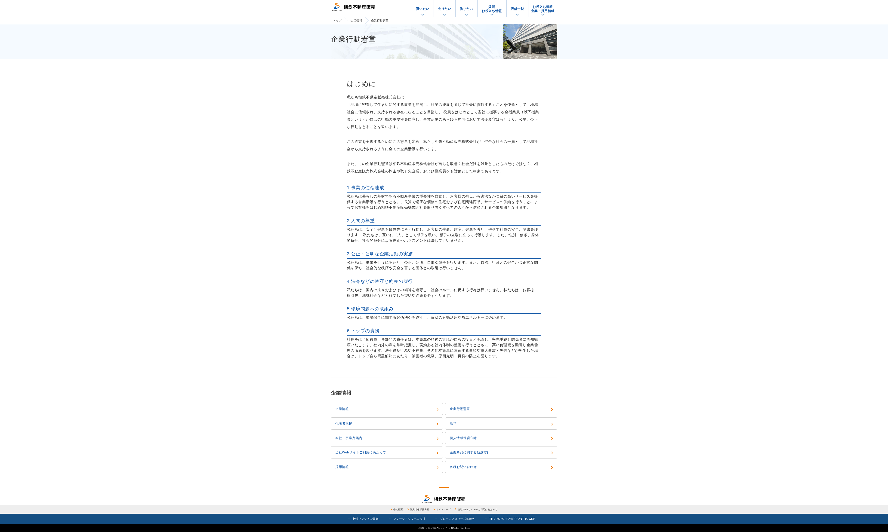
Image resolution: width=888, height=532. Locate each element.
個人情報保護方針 (502, 438)
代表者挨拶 (387, 424)
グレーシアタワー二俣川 (409, 518)
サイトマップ (443, 509)
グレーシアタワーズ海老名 (457, 518)
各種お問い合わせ (502, 467)
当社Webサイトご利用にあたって (387, 453)
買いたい (422, 9)
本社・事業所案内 (387, 438)
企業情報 (387, 409)
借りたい (466, 9)
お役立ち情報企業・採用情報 (543, 9)
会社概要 (398, 509)
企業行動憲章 (502, 409)
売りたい (444, 9)
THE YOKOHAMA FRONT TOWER (512, 518)
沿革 (502, 424)
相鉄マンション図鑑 (366, 518)
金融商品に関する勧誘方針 (502, 453)
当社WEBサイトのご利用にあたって (477, 509)
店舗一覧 (517, 9)
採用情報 (387, 467)
